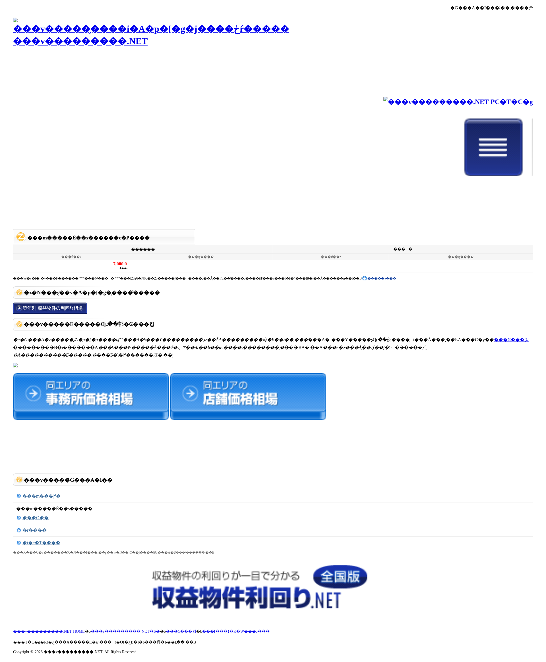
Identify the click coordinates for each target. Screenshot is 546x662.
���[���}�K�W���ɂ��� (236, 631)
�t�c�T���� (41, 542)
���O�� (35, 517)
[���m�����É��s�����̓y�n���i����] (15, 365)
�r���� (34, 530)
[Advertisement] (273, 212)
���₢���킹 (511, 339)
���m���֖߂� (41, 496)
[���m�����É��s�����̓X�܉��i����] (91, 418)
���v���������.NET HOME (49, 631)
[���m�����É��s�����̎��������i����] (248, 418)
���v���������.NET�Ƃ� (125, 631)
